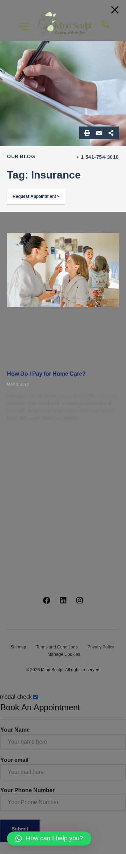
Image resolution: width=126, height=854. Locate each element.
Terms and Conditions (57, 647)
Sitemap (18, 647)
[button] (110, 24)
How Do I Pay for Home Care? (46, 374)
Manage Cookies (64, 654)
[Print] (87, 133)
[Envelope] (99, 133)
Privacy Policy (101, 647)
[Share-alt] (111, 133)
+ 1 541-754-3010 (97, 157)
